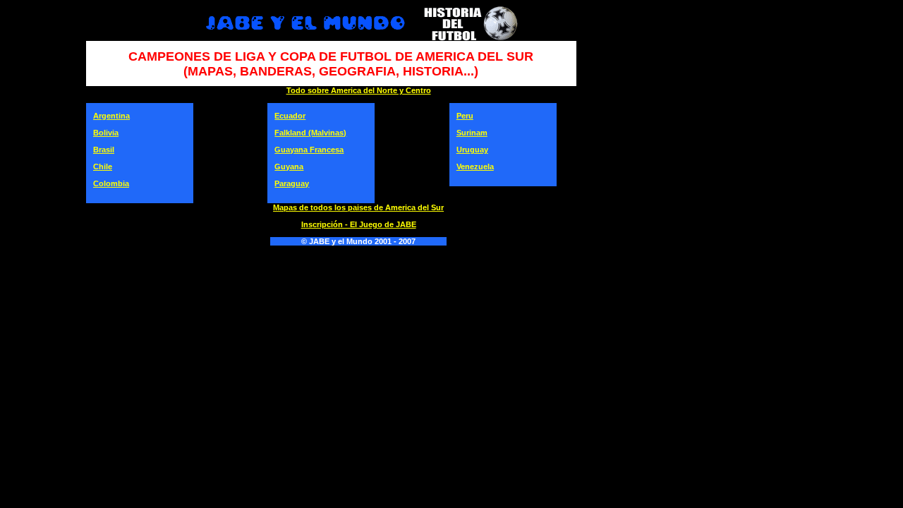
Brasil (103, 149)
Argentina (111, 115)
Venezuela (475, 166)
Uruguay (472, 149)
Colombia (111, 183)
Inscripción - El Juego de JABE (358, 224)
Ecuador (289, 115)
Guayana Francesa (309, 149)
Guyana (288, 166)
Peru (464, 115)
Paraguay (291, 183)
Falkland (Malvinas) (310, 132)
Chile (102, 166)
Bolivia (106, 132)
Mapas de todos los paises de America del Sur (358, 207)
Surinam (471, 132)
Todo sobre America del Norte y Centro (358, 90)
